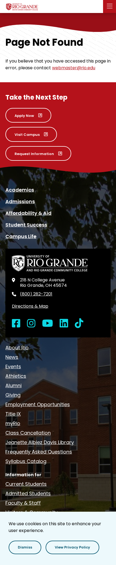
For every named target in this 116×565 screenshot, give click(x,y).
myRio (12, 423)
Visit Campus (27, 134)
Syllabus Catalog (25, 461)
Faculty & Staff (23, 503)
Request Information (34, 153)
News (11, 357)
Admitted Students (28, 493)
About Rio (17, 347)
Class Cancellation (28, 432)
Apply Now (24, 115)
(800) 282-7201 (36, 294)
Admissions (20, 201)
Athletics (15, 376)
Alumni (13, 385)
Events (13, 366)
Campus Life (20, 236)
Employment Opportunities (37, 404)
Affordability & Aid (28, 213)
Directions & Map (30, 306)
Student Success (26, 224)
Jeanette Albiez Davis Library (39, 442)
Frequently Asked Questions (38, 451)
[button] (25, 547)
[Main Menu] (109, 6)
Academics (19, 189)
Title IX (13, 413)
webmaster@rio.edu (73, 68)
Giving (13, 395)
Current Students (26, 484)
